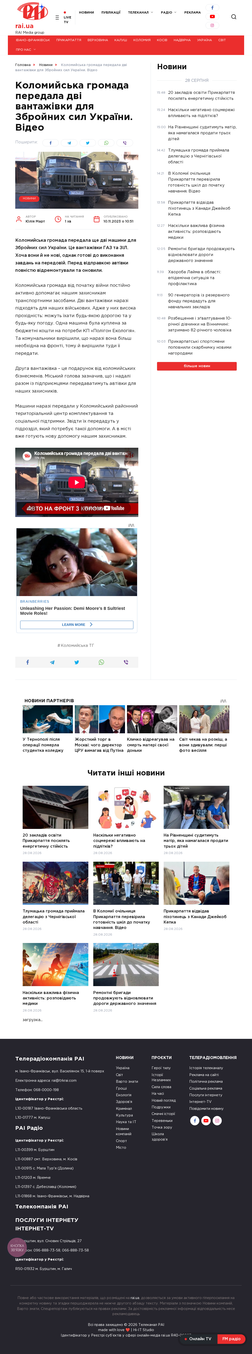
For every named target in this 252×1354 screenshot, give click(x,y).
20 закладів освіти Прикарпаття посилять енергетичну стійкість (46, 841)
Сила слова (161, 1087)
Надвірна (182, 40)
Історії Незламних (161, 1077)
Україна (204, 40)
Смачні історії (163, 1113)
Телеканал (138, 12)
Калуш (120, 40)
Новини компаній (123, 1131)
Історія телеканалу (206, 1068)
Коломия (142, 40)
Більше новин (197, 366)
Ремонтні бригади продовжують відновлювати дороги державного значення (124, 998)
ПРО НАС (23, 50)
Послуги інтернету (205, 1095)
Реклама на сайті (204, 1075)
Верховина (98, 40)
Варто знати (127, 1081)
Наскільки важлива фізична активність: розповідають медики (51, 998)
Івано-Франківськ (33, 40)
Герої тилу (161, 1068)
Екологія (123, 1095)
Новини (86, 12)
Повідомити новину (206, 1108)
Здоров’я (124, 1101)
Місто (121, 1147)
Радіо (166, 12)
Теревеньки (162, 1120)
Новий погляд (164, 1100)
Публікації (111, 12)
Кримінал (124, 1108)
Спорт (121, 1141)
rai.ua (24, 26)
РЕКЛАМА (192, 12)
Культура (124, 1115)
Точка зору (162, 1127)
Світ (222, 40)
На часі (158, 1093)
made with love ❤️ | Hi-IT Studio (126, 1330)
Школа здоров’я (160, 1136)
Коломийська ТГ (77, 646)
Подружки (161, 1107)
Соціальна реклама (205, 1088)
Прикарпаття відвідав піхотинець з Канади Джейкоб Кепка (195, 916)
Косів (162, 40)
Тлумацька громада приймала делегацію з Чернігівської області (54, 916)
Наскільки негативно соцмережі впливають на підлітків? (119, 841)
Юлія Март (35, 219)
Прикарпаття (68, 40)
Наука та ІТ (126, 1122)
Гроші (121, 1088)
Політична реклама (206, 1081)
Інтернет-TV (200, 1101)
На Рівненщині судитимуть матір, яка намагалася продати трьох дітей (196, 841)
